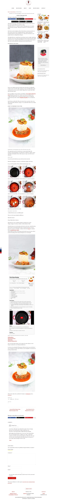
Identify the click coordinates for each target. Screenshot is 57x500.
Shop (44, 493)
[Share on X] (1, 251)
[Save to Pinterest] (1, 252)
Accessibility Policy (13, 494)
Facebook (9, 395)
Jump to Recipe (15, 21)
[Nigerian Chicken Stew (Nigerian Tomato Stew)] (40, 36)
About (13, 491)
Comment (10, 452)
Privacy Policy (13, 493)
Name (9, 466)
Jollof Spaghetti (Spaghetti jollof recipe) (46, 23)
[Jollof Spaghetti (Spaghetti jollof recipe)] (46, 18)
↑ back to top (29, 488)
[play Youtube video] (22, 318)
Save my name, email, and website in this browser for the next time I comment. (22, 475)
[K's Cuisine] (28, 6)
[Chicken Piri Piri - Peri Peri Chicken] (40, 27)
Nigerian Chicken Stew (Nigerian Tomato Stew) (40, 41)
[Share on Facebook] (1, 249)
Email (9, 469)
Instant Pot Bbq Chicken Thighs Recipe (46, 41)
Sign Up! (25, 493)
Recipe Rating (10, 449)
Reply (10, 440)
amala (17, 230)
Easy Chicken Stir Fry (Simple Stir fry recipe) (40, 23)
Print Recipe (29, 21)
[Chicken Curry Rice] (46, 27)
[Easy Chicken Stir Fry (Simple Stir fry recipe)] (40, 18)
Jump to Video (22, 21)
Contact (44, 491)
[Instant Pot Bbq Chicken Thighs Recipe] (46, 36)
